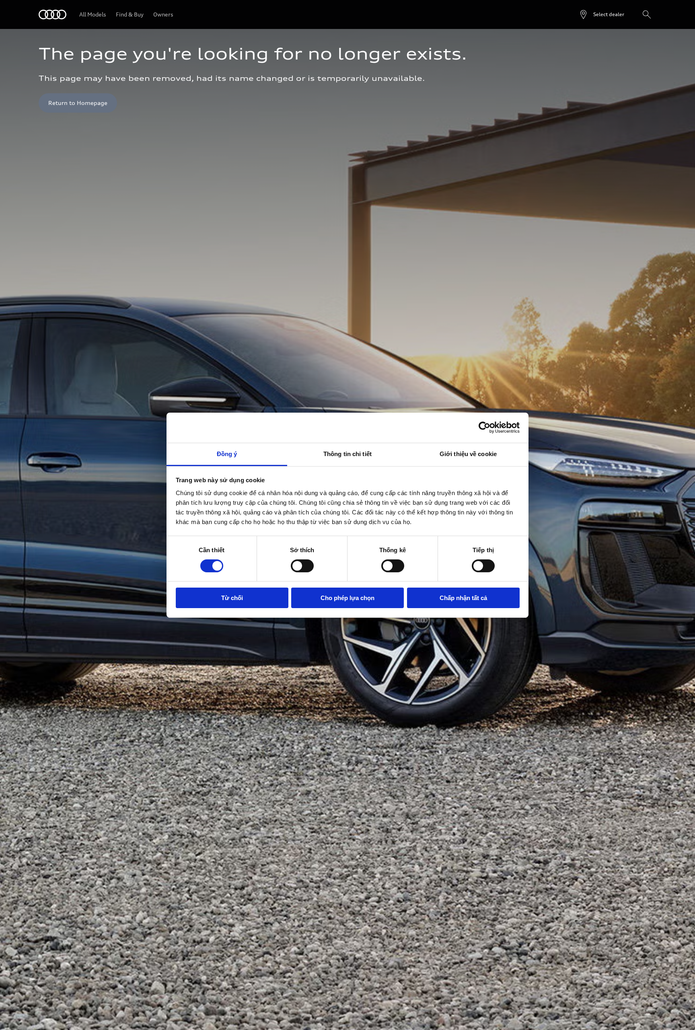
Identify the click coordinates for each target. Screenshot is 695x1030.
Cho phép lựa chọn (347, 597)
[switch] (302, 565)
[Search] (646, 14)
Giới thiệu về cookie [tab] (468, 453)
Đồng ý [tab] (227, 453)
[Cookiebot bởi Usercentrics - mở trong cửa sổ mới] (484, 427)
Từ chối (232, 597)
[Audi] (52, 14)
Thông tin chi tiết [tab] (347, 453)
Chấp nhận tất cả (463, 597)
